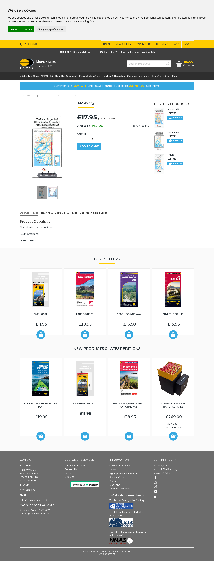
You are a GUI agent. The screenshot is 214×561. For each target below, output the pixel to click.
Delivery (162, 44)
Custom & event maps (138, 76)
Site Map (69, 477)
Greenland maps (65, 96)
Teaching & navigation (114, 76)
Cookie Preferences (120, 465)
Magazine (114, 485)
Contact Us (143, 44)
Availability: (91, 125)
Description (29, 212)
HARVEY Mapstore (28, 96)
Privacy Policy (117, 477)
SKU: (135, 126)
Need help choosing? (66, 76)
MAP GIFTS (47, 76)
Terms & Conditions (75, 465)
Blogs (112, 481)
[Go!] (167, 64)
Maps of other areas (89, 76)
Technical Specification (58, 212)
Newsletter (123, 44)
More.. (175, 76)
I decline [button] (27, 29)
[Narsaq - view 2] (52, 192)
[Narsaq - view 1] (42, 192)
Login (188, 44)
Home (107, 44)
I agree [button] (13, 29)
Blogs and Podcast (160, 76)
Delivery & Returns (93, 212)
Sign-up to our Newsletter (123, 473)
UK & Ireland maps (29, 76)
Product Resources (119, 488)
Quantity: (82, 133)
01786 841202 (27, 490)
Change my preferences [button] (50, 29)
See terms (153, 85)
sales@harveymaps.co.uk (33, 500)
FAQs (176, 44)
